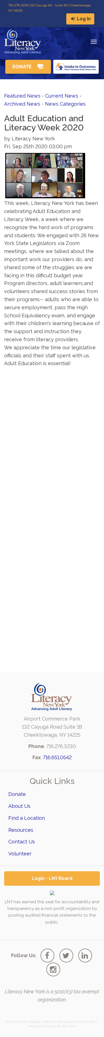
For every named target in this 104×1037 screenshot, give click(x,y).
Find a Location (26, 818)
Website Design (42, 1026)
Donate (17, 794)
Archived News (22, 104)
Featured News (22, 96)
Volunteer (20, 854)
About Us (19, 806)
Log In (83, 18)
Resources (20, 830)
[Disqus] (52, 440)
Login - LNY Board (52, 878)
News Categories (65, 104)
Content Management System (68, 1021)
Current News (61, 96)
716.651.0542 (57, 757)
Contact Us (21, 842)
